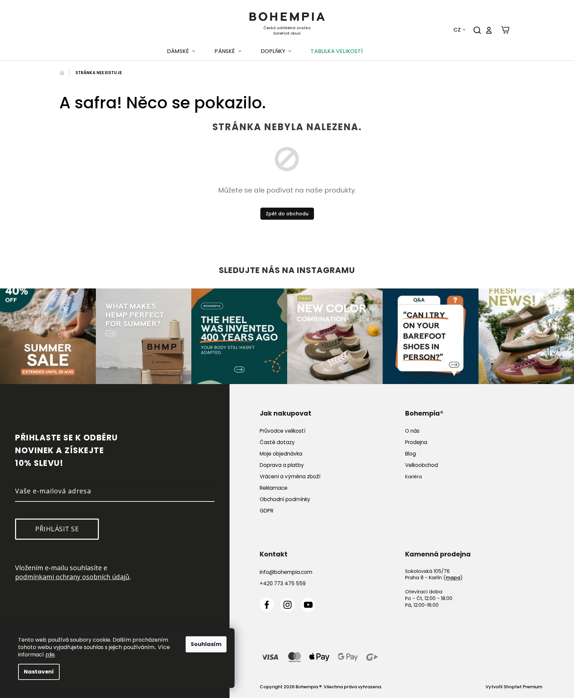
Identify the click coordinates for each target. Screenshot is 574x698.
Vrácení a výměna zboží (290, 476)
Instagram (287, 605)
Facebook (267, 605)
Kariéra (413, 476)
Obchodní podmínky (285, 499)
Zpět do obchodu (287, 213)
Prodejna (416, 442)
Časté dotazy (277, 442)
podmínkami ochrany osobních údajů (72, 576)
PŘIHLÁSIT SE (57, 528)
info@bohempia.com (286, 572)
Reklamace (274, 487)
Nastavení (39, 672)
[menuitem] (181, 51)
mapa (453, 578)
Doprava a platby (282, 465)
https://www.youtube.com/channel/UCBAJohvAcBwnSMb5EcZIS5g (308, 605)
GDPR (266, 510)
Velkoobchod (421, 465)
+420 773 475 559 (283, 583)
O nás (412, 430)
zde (50, 654)
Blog (410, 453)
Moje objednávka (281, 453)
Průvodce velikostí (282, 430)
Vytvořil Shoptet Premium (514, 687)
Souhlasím (206, 644)
